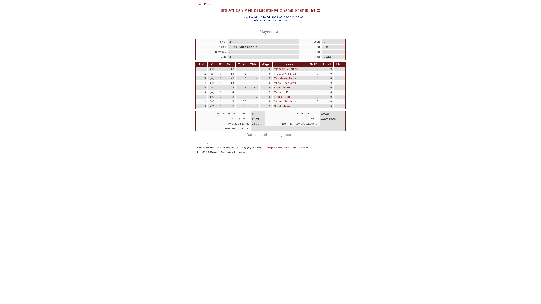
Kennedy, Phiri (284, 87)
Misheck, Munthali (286, 69)
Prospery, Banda (285, 73)
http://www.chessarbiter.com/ (287, 147)
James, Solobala (285, 101)
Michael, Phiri (283, 92)
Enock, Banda (283, 96)
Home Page (203, 4)
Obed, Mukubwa (284, 106)
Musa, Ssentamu (285, 82)
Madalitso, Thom (285, 78)
